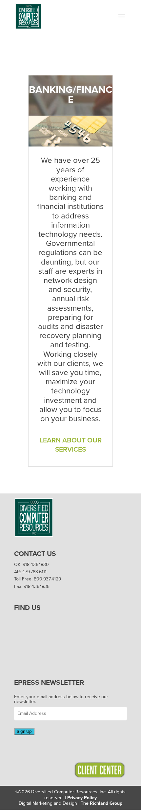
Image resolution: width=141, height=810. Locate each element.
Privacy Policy (82, 798)
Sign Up (24, 731)
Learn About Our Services (70, 445)
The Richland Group (101, 803)
